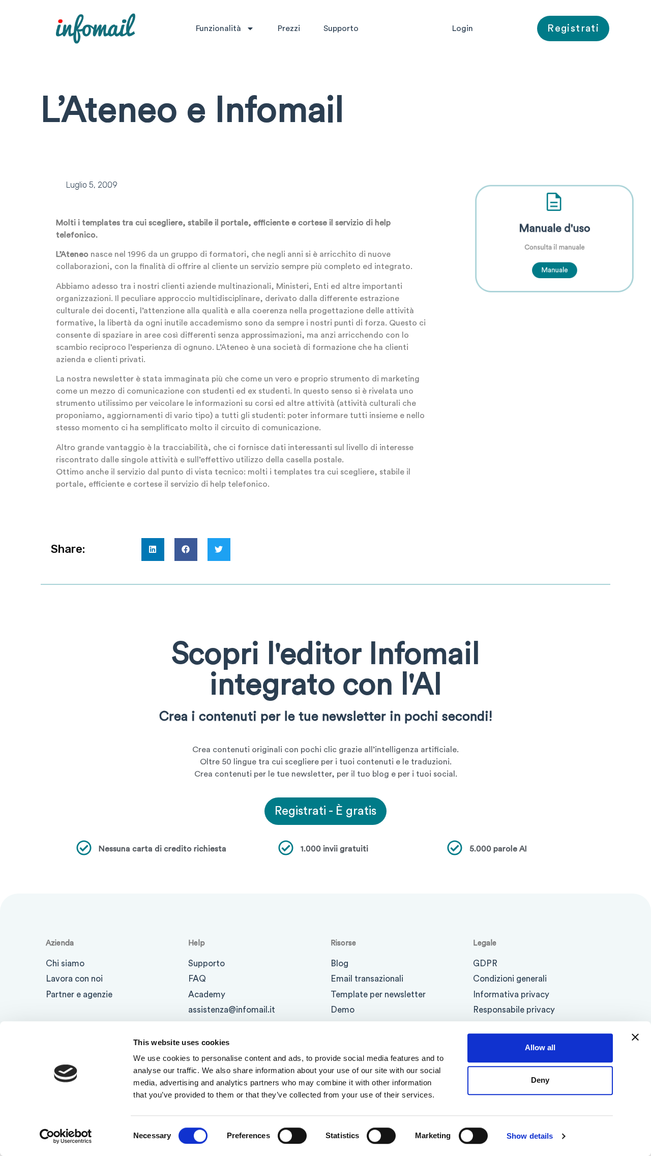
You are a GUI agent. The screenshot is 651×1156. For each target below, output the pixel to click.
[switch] (292, 1136)
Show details (530, 1136)
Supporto (341, 28)
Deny (540, 1080)
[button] (152, 549)
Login (462, 28)
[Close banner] (635, 1037)
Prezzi (289, 28)
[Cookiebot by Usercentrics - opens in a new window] (65, 1136)
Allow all (540, 1047)
